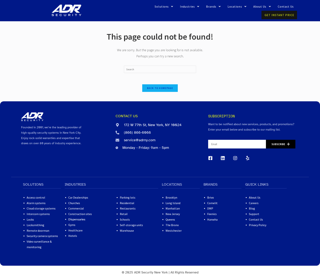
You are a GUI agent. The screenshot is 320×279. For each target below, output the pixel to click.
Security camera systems (42, 236)
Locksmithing (35, 225)
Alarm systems (36, 203)
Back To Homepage (160, 88)
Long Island (173, 203)
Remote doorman (38, 230)
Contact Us (286, 6)
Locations (235, 6)
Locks (30, 219)
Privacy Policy (257, 225)
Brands (211, 6)
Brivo (210, 197)
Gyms (71, 225)
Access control (36, 197)
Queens (170, 219)
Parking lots (127, 197)
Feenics (212, 214)
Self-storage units (131, 225)
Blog (252, 208)
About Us (259, 6)
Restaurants (128, 208)
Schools (125, 219)
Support (254, 214)
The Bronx (172, 225)
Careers (254, 203)
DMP (210, 208)
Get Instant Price (279, 15)
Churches (74, 203)
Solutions (162, 6)
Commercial (76, 208)
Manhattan (173, 208)
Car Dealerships (78, 197)
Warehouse (127, 230)
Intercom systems (38, 214)
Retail (124, 214)
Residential (127, 203)
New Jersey (173, 214)
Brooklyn (171, 197)
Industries (187, 6)
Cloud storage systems (41, 208)
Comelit (212, 203)
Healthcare (75, 230)
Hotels (72, 236)
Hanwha (212, 219)
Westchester (174, 230)
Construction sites (80, 214)
